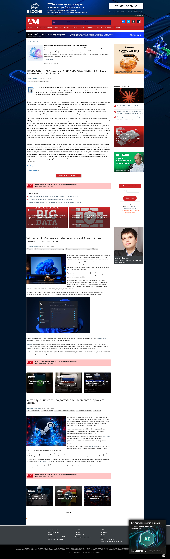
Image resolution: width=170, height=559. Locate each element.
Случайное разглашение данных (64, 410)
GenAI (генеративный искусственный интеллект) (49, 249)
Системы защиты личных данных (38, 81)
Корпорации (86, 249)
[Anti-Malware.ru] (33, 22)
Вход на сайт (139, 15)
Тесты (82, 27)
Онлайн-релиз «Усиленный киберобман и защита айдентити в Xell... (97, 383)
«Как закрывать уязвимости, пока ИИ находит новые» (128, 260)
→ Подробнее (48, 59)
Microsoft (95, 249)
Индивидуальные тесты (83, 537)
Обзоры (75, 27)
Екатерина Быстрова (33, 246)
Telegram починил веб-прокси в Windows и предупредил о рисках (50, 199)
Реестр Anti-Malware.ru (55, 539)
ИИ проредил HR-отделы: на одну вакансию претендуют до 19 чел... (39, 496)
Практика (67, 27)
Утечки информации (33, 410)
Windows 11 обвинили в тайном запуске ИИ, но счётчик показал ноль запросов (63, 240)
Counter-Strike (41, 461)
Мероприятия (48, 27)
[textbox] (130, 186)
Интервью (90, 27)
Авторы (103, 537)
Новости (29, 27)
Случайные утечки (47, 410)
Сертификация (79, 534)
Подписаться (130, 198)
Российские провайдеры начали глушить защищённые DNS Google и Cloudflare (55, 202)
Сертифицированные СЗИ (56, 537)
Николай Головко (32, 78)
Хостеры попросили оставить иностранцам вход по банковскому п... (67, 383)
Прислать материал (107, 539)
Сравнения (99, 27)
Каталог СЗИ (109, 27)
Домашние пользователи (73, 249)
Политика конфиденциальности (111, 541)
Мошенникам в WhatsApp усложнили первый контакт (39, 382)
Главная (28, 41)
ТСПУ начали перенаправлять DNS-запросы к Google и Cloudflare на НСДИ (53, 196)
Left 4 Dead (106, 436)
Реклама (77, 532)
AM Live (38, 27)
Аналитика (58, 27)
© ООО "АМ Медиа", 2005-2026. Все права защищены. (85, 552)
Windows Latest (101, 338)
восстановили (93, 446)
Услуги (118, 27)
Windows (30, 249)
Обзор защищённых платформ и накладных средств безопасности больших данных (46, 216)
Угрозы (50, 534)
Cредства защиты (53, 532)
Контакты (103, 534)
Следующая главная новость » (68, 175)
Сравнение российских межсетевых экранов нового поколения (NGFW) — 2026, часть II (89, 216)
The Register (31, 166)
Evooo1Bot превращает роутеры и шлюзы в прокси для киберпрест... (97, 496)
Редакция (103, 532)
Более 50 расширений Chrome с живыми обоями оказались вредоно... (68, 496)
